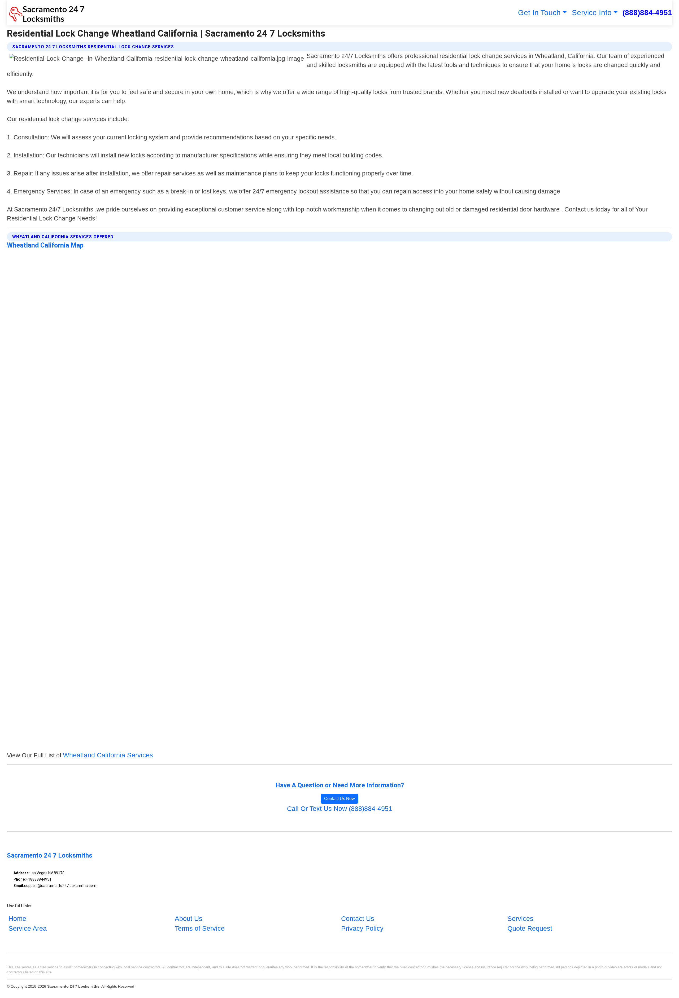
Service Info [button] (592, 12)
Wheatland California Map (45, 245)
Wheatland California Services (108, 755)
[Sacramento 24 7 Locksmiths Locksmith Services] (46, 12)
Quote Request (529, 928)
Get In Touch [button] (539, 12)
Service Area (27, 928)
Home (17, 918)
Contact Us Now (339, 798)
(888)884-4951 (647, 12)
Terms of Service (200, 928)
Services (520, 918)
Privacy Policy (362, 928)
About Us (188, 918)
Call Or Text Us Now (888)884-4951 (339, 808)
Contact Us (357, 918)
